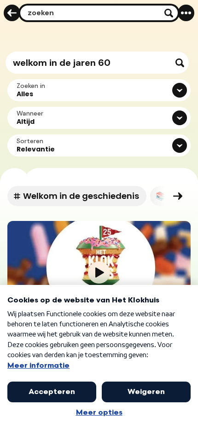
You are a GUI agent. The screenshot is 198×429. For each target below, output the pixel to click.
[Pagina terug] (12, 13)
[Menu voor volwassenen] (186, 13)
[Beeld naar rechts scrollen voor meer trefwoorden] (178, 196)
